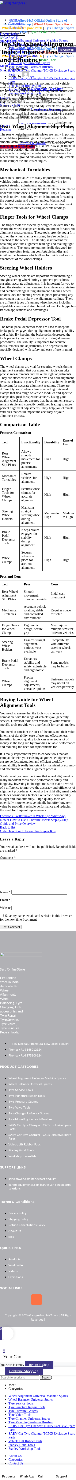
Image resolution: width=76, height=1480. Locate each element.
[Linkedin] (52, 1299)
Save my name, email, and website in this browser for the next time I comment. (36, 917)
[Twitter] (21, 1299)
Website (5, 907)
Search (46, 1377)
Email (5, 900)
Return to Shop (39, 1365)
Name (5, 892)
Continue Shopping (23, 1371)
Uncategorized (9, 34)
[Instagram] (36, 1299)
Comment (8, 857)
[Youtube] (67, 1299)
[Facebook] (5, 1299)
